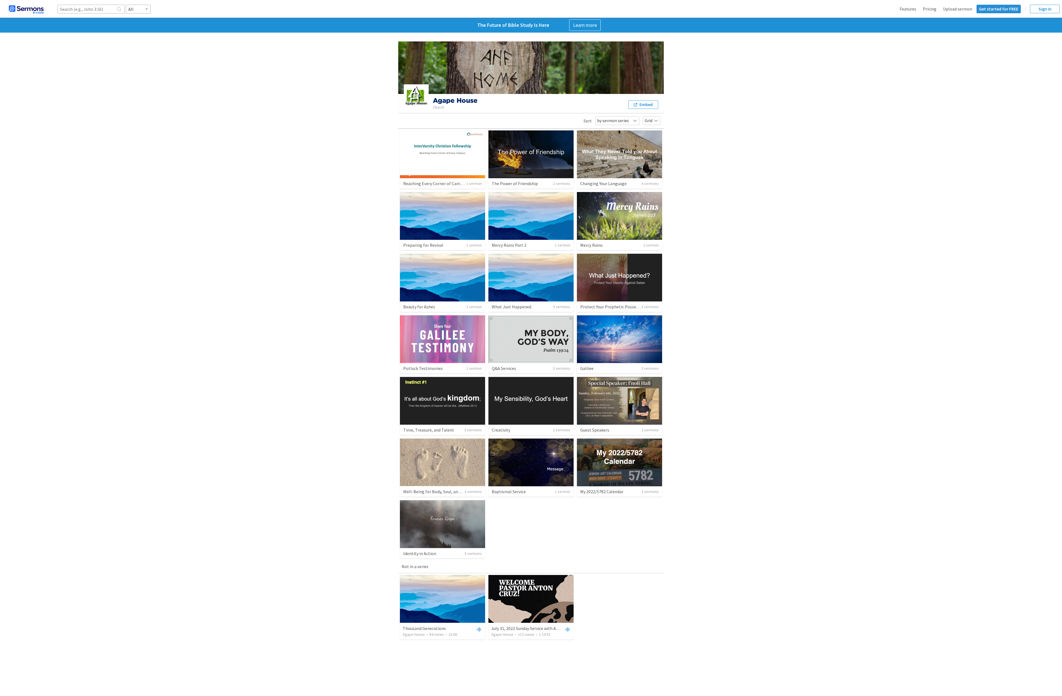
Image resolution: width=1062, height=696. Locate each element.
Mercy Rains (591, 245)
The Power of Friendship (515, 183)
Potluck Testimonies (423, 368)
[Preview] (478, 629)
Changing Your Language (603, 183)
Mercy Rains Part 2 (509, 245)
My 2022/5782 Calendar (601, 491)
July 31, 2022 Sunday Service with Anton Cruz (533, 628)
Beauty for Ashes (419, 306)
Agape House (414, 634)
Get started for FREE (998, 9)
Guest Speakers (594, 430)
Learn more (585, 25)
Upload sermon (957, 9)
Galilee (587, 368)
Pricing (929, 9)
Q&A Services (504, 368)
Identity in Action (419, 553)
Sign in (1044, 9)
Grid (648, 120)
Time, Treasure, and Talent (428, 430)
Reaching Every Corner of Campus (435, 183)
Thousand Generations (424, 628)
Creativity (501, 430)
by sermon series (613, 120)
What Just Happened (511, 306)
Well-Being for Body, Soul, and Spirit (437, 491)
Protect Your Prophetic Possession (613, 306)
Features (908, 9)
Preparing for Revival (423, 245)
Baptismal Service (509, 491)
